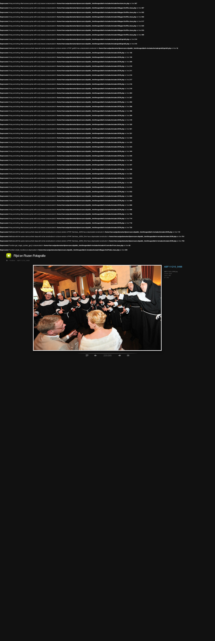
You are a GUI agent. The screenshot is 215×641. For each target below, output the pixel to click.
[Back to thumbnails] (87, 355)
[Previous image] (95, 355)
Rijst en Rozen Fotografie (29, 255)
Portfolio (12, 260)
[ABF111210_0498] (97, 350)
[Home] (7, 260)
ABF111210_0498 (23, 260)
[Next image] (120, 355)
